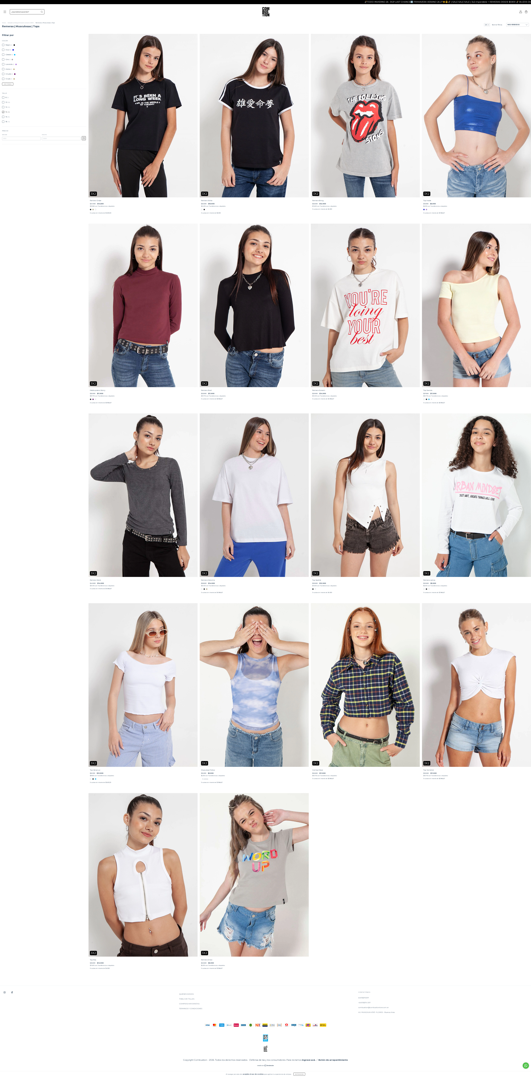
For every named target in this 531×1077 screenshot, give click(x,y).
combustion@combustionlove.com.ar (373, 1007)
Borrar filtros (497, 25)
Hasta (44, 134)
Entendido (299, 1074)
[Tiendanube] (265, 1066)
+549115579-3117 (364, 1003)
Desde (4, 134)
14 (486, 25)
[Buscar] (41, 11)
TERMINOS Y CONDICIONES (190, 1008)
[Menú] (4, 12)
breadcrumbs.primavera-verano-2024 (21, 23)
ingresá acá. (309, 1060)
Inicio (4, 23)
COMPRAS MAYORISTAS (189, 1004)
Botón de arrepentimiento (333, 1060)
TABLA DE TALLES (186, 999)
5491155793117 (363, 998)
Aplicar (84, 138)
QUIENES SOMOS (186, 994)
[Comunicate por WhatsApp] (526, 1065)
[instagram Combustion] (4, 992)
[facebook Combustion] (12, 992)
